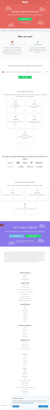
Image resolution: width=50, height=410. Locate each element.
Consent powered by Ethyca (42, 408)
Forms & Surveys (21, 30)
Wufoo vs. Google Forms (25, 349)
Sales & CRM (12, 30)
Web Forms (25, 342)
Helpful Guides (25, 283)
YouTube (25, 364)
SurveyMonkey (25, 391)
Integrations (4, 30)
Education (25, 275)
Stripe (25, 306)
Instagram (25, 362)
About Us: (25, 368)
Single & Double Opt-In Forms (25, 300)
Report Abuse (25, 389)
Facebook (25, 358)
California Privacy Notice (25, 381)
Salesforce (25, 332)
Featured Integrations (25, 325)
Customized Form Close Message (25, 291)
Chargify (25, 315)
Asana (25, 327)
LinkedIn (25, 360)
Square (25, 308)
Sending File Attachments (25, 298)
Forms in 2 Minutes (25, 296)
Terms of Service (25, 383)
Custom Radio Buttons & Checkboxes (25, 289)
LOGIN (47, 2)
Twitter (25, 356)
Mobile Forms (25, 344)
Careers (25, 394)
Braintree (25, 313)
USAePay (25, 321)
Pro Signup (16, 236)
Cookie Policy (25, 385)
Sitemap (25, 372)
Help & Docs (25, 374)
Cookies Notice (31, 403)
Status (25, 370)
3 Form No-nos (25, 285)
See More (25, 77)
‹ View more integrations (25, 22)
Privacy (25, 378)
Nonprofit (25, 277)
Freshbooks (25, 317)
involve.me (30, 30)
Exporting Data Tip (25, 294)
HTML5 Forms (25, 346)
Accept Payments (25, 304)
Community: (25, 354)
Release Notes (25, 376)
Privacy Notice (24, 403)
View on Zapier (25, 19)
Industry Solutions (25, 273)
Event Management (25, 279)
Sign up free (33, 236)
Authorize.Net (25, 310)
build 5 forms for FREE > (32, 242)
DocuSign (25, 336)
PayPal (25, 319)
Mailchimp (25, 330)
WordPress (25, 334)
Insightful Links (25, 340)
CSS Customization (25, 287)
